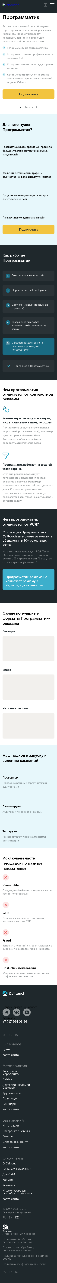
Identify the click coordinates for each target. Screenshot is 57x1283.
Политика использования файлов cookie (25, 1257)
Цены (6, 1049)
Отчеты (8, 1136)
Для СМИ (9, 1174)
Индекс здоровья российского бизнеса (17, 1192)
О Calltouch (10, 1163)
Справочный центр (15, 1142)
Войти (46, 5)
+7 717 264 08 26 (15, 1021)
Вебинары (9, 1104)
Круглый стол (12, 1093)
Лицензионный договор (19, 1234)
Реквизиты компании (17, 1169)
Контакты (9, 1185)
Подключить (28, 94)
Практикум (10, 1098)
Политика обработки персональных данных (18, 1240)
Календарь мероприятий (12, 1072)
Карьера (8, 1180)
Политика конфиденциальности (24, 1264)
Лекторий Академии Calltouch (16, 1086)
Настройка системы (16, 1131)
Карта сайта (11, 1055)
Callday (7, 1079)
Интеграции (11, 1125)
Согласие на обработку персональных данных (18, 1249)
